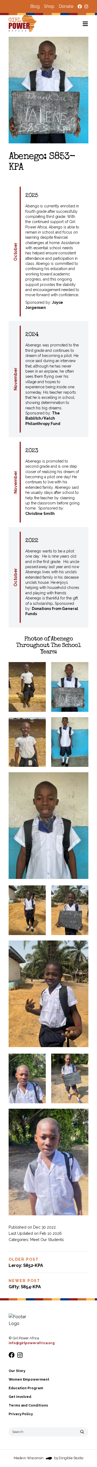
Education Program (26, 1388)
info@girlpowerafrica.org (32, 1343)
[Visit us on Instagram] (86, 6)
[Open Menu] (89, 23)
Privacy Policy (21, 1414)
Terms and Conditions (28, 1405)
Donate (66, 6)
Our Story (17, 1371)
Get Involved (20, 1397)
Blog (35, 6)
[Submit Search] (82, 1431)
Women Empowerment (29, 1379)
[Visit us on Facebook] (80, 6)
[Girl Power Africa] (24, 23)
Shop (49, 6)
